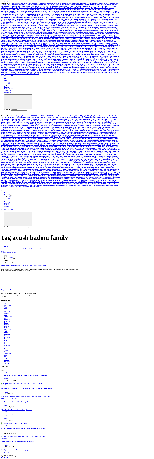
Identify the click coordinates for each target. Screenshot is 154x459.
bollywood (7, 311)
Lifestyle (6, 87)
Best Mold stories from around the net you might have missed (78, 12)
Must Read (7, 345)
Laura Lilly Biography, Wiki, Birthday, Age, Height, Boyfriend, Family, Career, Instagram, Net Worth (71, 19)
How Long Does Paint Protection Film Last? (36, 4)
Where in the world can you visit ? (74, 14)
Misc (5, 342)
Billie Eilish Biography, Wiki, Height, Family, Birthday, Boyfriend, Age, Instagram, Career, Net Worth (35, 49)
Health (10, 85)
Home (6, 78)
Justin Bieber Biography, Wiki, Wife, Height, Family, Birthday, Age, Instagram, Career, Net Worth (37, 58)
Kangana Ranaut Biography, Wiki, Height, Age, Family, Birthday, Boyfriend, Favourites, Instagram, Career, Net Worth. (43, 27)
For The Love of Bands (39, 16)
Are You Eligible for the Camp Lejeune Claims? (77, 16)
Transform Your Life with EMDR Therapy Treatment (17, 402)
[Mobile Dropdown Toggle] (11, 195)
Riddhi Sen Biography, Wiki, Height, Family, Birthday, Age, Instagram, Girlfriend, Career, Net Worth (35, 43)
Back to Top (4, 457)
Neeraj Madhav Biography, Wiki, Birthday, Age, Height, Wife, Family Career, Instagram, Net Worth (82, 67)
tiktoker (6, 355)
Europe (6, 323)
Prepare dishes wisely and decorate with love (18, 16)
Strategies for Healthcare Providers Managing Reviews (17, 441)
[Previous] (1, 370)
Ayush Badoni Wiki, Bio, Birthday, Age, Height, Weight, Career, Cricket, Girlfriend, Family (30, 248)
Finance (6, 326)
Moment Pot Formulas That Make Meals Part (99, 11)
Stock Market (8, 352)
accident (6, 303)
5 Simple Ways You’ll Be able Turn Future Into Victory (59, 9)
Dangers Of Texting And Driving (72, 6)
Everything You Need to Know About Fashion (26, 8)
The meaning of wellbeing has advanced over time (91, 9)
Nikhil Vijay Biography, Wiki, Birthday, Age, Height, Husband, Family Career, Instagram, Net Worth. (43, 22)
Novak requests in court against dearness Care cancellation (46, 14)
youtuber (6, 363)
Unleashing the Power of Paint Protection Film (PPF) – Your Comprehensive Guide (37, 6)
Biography (7, 308)
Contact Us (7, 92)
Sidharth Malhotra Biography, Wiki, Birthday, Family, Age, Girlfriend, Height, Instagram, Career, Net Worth (47, 59)
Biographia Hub (7, 290)
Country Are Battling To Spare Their (17, 14)
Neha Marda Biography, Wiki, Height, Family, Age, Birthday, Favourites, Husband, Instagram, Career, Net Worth (70, 46)
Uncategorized (8, 361)
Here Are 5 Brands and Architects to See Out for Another (42, 12)
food (9, 83)
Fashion (9, 89)
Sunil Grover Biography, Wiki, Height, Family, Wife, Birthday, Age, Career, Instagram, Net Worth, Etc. (63, 64)
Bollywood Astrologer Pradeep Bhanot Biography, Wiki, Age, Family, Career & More (83, 3)
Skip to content (5, 1)
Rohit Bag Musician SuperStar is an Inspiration (26, 19)
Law (5, 339)
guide (5, 331)
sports (2, 251)
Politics (6, 348)
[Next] (3, 370)
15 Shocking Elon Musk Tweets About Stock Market (23, 74)
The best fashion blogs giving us (103, 8)
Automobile (7, 305)
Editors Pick (7, 319)
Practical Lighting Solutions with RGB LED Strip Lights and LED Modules (34, 3)
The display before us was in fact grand (44, 11)
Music (6, 344)
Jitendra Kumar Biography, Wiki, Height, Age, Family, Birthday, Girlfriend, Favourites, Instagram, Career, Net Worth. (66, 29)
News (7, 80)
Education (7, 321)
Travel (9, 82)
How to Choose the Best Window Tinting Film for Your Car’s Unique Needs (73, 4)
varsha (6, 378)
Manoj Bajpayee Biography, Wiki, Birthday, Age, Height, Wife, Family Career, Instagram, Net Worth (54, 61)
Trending (6, 360)
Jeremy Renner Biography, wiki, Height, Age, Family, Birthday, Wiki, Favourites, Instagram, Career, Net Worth (46, 37)
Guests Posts (7, 329)
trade (5, 356)
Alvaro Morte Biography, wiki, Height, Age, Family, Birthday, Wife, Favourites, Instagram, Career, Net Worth (73, 40)
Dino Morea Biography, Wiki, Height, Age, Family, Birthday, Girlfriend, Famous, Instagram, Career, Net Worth (57, 40)
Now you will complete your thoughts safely (30, 9)
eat (5, 318)
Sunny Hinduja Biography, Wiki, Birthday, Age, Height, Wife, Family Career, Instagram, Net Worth (35, 56)
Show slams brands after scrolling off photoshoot (70, 11)
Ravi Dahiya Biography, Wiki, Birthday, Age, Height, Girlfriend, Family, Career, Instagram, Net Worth (45, 51)
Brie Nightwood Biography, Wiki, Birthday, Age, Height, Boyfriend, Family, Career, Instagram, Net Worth (39, 72)
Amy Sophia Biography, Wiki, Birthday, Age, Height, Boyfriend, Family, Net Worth (55, 17)
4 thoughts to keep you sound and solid (20, 11)
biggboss (6, 307)
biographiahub (11, 257)
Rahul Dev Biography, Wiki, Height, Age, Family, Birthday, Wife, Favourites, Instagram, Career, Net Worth (62, 38)
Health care (7, 334)
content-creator (8, 316)
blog (5, 310)
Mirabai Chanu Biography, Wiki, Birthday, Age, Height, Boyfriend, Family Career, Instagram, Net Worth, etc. (59, 68)
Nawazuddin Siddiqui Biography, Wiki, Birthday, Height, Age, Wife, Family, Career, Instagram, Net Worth (72, 66)
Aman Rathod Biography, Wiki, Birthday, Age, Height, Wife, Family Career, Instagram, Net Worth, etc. (41, 70)
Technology (7, 90)
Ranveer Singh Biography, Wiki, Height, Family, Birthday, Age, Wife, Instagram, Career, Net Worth (58, 62)
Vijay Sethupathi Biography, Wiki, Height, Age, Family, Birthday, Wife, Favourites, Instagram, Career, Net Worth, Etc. (69, 33)
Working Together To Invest (54, 16)
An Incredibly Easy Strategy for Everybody (81, 8)
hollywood (7, 335)
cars (5, 315)
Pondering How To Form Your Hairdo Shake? (54, 8)
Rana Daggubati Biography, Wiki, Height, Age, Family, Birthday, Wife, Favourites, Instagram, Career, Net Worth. (67, 24)
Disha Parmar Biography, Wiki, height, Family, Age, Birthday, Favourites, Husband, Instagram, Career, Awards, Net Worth (61, 53)
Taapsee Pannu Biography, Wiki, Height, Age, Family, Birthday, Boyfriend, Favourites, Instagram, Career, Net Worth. (43, 32)
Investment (7, 337)
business (6, 313)
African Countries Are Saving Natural (93, 6)
